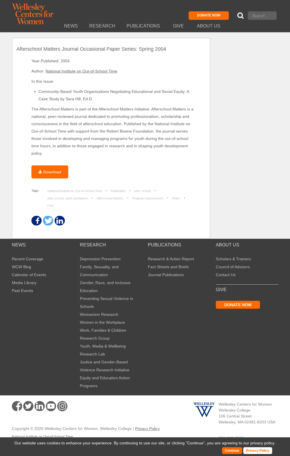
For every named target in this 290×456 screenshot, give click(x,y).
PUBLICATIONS (164, 245)
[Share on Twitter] (47, 221)
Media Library (24, 282)
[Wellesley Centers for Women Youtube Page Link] (51, 407)
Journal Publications (166, 274)
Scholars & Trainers (233, 259)
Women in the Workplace (102, 322)
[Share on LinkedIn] (59, 221)
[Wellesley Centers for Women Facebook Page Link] (17, 406)
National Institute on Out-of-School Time (81, 71)
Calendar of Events (29, 274)
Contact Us (226, 274)
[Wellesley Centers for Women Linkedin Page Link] (40, 406)
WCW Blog (21, 267)
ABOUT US (227, 245)
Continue (195, 443)
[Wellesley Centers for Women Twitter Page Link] (28, 406)
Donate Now (208, 15)
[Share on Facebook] (36, 221)
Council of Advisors (233, 267)
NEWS (19, 245)
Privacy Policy (147, 428)
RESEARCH (93, 245)
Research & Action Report (171, 259)
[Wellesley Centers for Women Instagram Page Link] (62, 407)
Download (52, 172)
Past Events (22, 290)
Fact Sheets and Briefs (168, 267)
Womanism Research (99, 314)
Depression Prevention (100, 259)
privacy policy (262, 443)
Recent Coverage (27, 259)
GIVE (221, 289)
